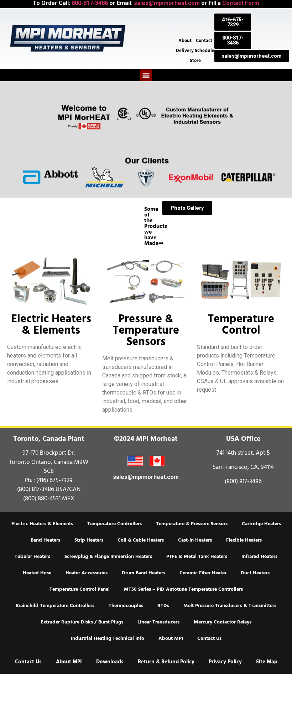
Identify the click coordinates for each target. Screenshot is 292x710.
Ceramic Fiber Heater (202, 573)
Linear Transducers (158, 622)
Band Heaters (45, 540)
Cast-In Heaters (195, 540)
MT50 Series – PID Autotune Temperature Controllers (183, 589)
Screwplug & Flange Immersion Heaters (108, 556)
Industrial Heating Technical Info (107, 638)
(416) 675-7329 (54, 480)
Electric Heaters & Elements (51, 324)
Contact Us (209, 638)
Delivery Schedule (195, 50)
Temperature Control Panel (79, 589)
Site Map (266, 661)
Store (195, 60)
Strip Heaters (88, 540)
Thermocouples (126, 606)
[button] (146, 75)
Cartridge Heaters (261, 524)
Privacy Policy (225, 661)
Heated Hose (37, 573)
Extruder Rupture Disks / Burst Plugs (82, 622)
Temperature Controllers (114, 524)
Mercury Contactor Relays (222, 622)
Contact (204, 41)
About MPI (170, 638)
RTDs (163, 606)
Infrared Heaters (259, 556)
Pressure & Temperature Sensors (146, 330)
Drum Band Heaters (143, 573)
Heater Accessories (87, 573)
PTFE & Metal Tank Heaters (196, 556)
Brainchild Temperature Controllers (55, 606)
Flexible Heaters (244, 540)
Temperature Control (241, 324)
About (185, 41)
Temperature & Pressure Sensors (192, 524)
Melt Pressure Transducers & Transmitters (229, 606)
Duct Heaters (255, 573)
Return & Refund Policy (166, 661)
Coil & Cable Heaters (141, 540)
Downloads (110, 661)
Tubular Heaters (32, 556)
